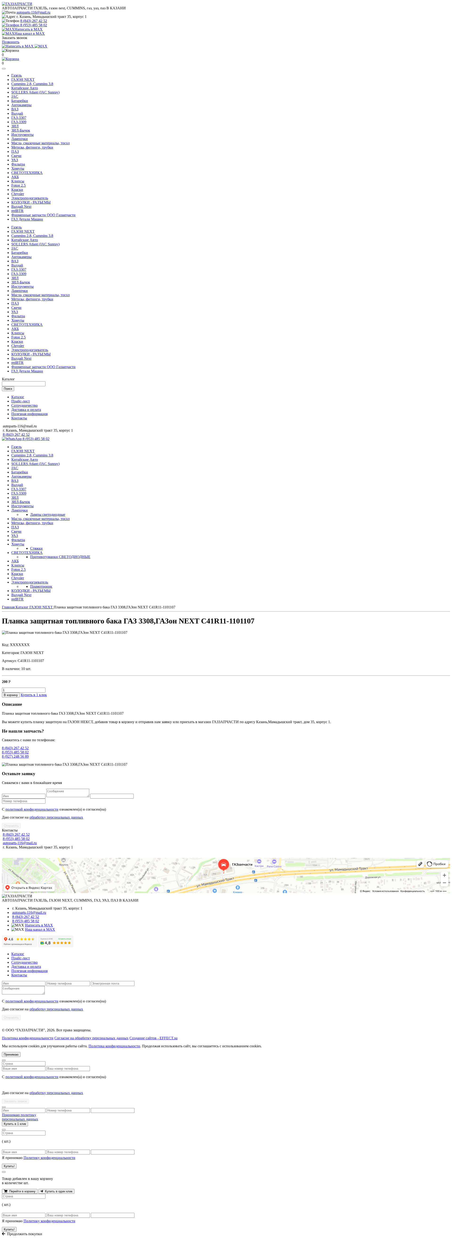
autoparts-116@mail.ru (33, 12)
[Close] (4, 1060)
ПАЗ (15, 152)
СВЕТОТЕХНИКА (27, 173)
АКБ (15, 177)
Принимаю (11, 1054)
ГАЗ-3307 (18, 118)
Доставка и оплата (26, 410)
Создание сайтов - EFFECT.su (153, 1038)
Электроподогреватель (29, 198)
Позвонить (10, 42)
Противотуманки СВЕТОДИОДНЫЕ (60, 557)
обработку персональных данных (56, 817)
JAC (14, 97)
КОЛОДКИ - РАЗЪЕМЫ (31, 202)
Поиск (8, 388)
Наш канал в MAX (40, 929)
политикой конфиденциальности (31, 809)
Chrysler (17, 194)
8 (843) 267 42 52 (33, 21)
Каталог (17, 397)
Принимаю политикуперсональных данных (20, 1117)
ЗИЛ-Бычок (20, 130)
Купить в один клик (58, 1191)
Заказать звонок (15, 1101)
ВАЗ (14, 109)
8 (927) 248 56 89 (15, 756)
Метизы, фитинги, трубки (32, 147)
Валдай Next (21, 207)
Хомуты (17, 168)
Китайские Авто (24, 88)
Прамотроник (41, 586)
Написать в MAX (39, 925)
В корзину (11, 695)
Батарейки (19, 101)
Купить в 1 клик (34, 695)
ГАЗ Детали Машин (27, 219)
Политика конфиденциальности (27, 1038)
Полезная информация (29, 414)
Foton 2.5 (18, 185)
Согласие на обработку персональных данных (91, 1038)
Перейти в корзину (21, 1191)
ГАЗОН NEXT (23, 80)
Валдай (17, 113)
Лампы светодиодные (47, 514)
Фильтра (18, 164)
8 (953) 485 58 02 (33, 25)
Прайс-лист (20, 401)
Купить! (9, 1166)
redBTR (17, 211)
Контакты (19, 418)
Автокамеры (21, 105)
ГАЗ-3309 (18, 122)
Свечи (16, 156)
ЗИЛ (15, 126)
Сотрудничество (24, 405)
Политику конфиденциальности (49, 1158)
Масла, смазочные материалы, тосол (40, 143)
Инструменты (22, 135)
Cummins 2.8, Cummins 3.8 (32, 84)
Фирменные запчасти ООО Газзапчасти (43, 215)
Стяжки (36, 548)
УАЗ (14, 160)
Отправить (11, 826)
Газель (16, 75)
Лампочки (19, 139)
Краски (17, 190)
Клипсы (17, 181)
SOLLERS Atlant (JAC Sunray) (35, 92)
